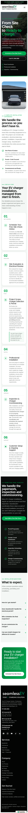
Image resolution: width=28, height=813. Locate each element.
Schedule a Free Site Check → (14, 53)
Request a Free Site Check (8, 789)
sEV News (4, 768)
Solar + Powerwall (6, 752)
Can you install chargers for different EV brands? (11, 633)
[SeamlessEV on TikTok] (15, 733)
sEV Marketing (5, 770)
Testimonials (5, 766)
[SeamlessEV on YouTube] (11, 733)
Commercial (5, 745)
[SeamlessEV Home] (9, 7)
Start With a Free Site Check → (14, 518)
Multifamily (4, 747)
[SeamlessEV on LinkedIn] (19, 733)
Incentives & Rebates (7, 793)
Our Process (5, 764)
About (3, 761)
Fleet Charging (5, 750)
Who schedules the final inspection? (10, 618)
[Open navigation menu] (24, 7)
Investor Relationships (7, 775)
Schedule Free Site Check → (14, 674)
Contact (4, 779)
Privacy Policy (5, 777)
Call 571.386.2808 (14, 58)
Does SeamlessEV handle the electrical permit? (11, 610)
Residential (4, 743)
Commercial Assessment (8, 791)
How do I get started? (9, 602)
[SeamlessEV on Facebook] (3, 733)
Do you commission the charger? (10, 625)
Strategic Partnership (7, 773)
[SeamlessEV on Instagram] (7, 733)
